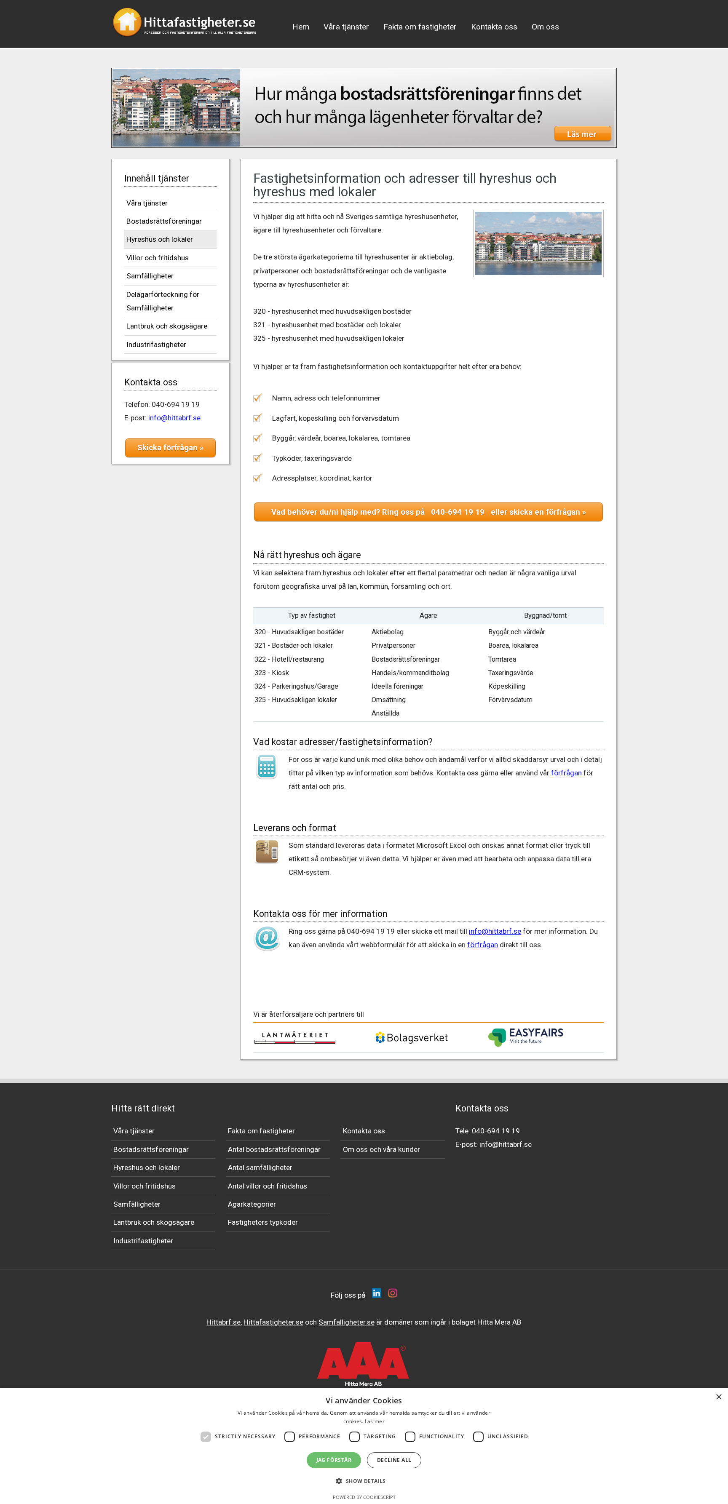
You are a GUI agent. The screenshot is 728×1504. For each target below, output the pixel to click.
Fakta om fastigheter (420, 27)
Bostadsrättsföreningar (164, 221)
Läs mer (375, 1421)
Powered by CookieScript (364, 1497)
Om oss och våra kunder (381, 1149)
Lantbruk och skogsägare (166, 326)
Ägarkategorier (252, 1204)
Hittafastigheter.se (273, 1322)
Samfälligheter (150, 276)
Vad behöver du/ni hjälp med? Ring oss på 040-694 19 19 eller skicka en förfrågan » (428, 512)
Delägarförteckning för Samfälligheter (162, 301)
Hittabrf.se (223, 1322)
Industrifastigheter (156, 344)
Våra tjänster (346, 27)
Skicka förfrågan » (170, 447)
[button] (363, 1481)
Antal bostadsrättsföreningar (274, 1149)
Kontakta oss (494, 27)
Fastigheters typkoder (263, 1222)
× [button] (718, 1397)
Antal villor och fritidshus (267, 1186)
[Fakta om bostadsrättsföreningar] (364, 108)
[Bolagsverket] (412, 1043)
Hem (300, 27)
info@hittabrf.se (174, 418)
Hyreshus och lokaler (159, 239)
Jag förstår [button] (333, 1460)
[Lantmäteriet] (294, 1041)
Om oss (545, 27)
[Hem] (185, 39)
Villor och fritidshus (157, 258)
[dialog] (364, 1446)
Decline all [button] (394, 1460)
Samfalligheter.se (346, 1322)
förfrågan (566, 773)
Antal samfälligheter (260, 1167)
